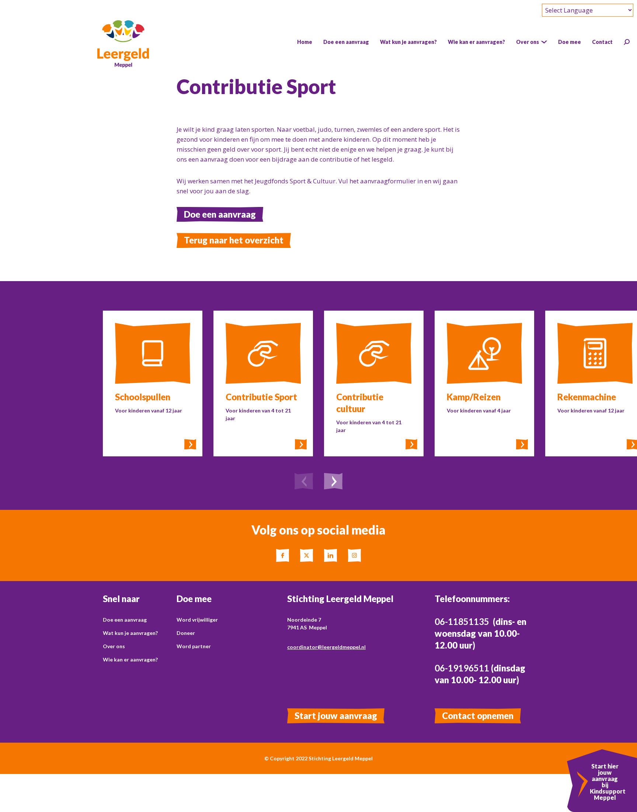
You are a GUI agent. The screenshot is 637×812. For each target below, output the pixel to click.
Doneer (186, 633)
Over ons (114, 646)
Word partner (194, 646)
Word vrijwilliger (197, 619)
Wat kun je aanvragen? (130, 633)
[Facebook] (282, 555)
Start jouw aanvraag (336, 715)
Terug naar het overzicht (233, 240)
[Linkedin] (330, 555)
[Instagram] (354, 555)
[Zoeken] (627, 42)
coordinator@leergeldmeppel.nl (326, 647)
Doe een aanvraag (220, 214)
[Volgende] (333, 482)
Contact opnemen (478, 715)
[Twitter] (306, 555)
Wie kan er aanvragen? (130, 659)
